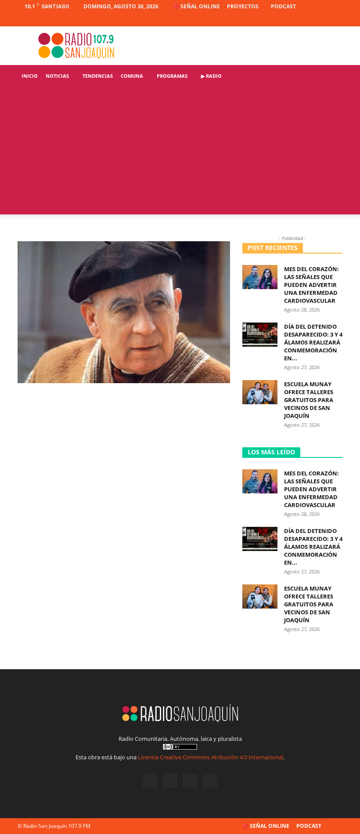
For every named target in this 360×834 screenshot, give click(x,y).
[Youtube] (335, 19)
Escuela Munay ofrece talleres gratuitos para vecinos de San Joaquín (308, 400)
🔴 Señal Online (196, 6)
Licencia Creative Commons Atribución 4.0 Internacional (210, 757)
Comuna (132, 76)
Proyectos (243, 6)
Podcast (283, 6)
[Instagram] (306, 19)
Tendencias (98, 76)
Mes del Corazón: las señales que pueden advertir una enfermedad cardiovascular (311, 285)
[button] (331, 76)
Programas (172, 76)
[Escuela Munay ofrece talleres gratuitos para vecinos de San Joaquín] (259, 392)
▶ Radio (211, 76)
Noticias (57, 76)
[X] (321, 19)
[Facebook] (292, 19)
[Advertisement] (180, 152)
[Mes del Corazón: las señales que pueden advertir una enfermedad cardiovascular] (259, 277)
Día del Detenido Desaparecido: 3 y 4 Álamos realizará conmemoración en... (313, 342)
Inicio (30, 76)
